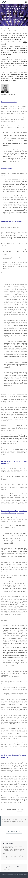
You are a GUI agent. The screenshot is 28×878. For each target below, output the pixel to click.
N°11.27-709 (22, 585)
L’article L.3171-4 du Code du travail (11, 517)
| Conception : (19, 875)
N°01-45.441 (22, 525)
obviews (22, 875)
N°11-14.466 (11, 586)
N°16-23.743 (21, 591)
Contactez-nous (6, 869)
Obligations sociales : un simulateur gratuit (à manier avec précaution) (12, 847)
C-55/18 (15, 603)
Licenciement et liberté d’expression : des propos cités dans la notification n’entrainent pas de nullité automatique (13, 856)
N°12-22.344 (13, 723)
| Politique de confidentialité (12, 875)
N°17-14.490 (21, 583)
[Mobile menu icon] (26, 2)
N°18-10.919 (11, 396)
